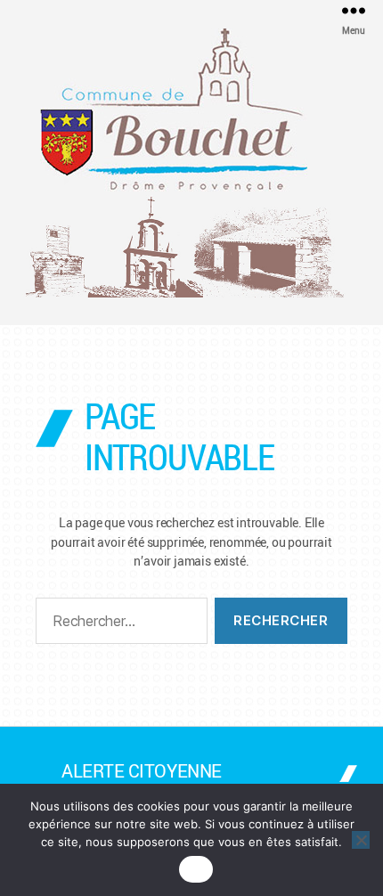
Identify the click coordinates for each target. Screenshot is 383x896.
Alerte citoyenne (141, 771)
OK (196, 869)
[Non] (361, 840)
